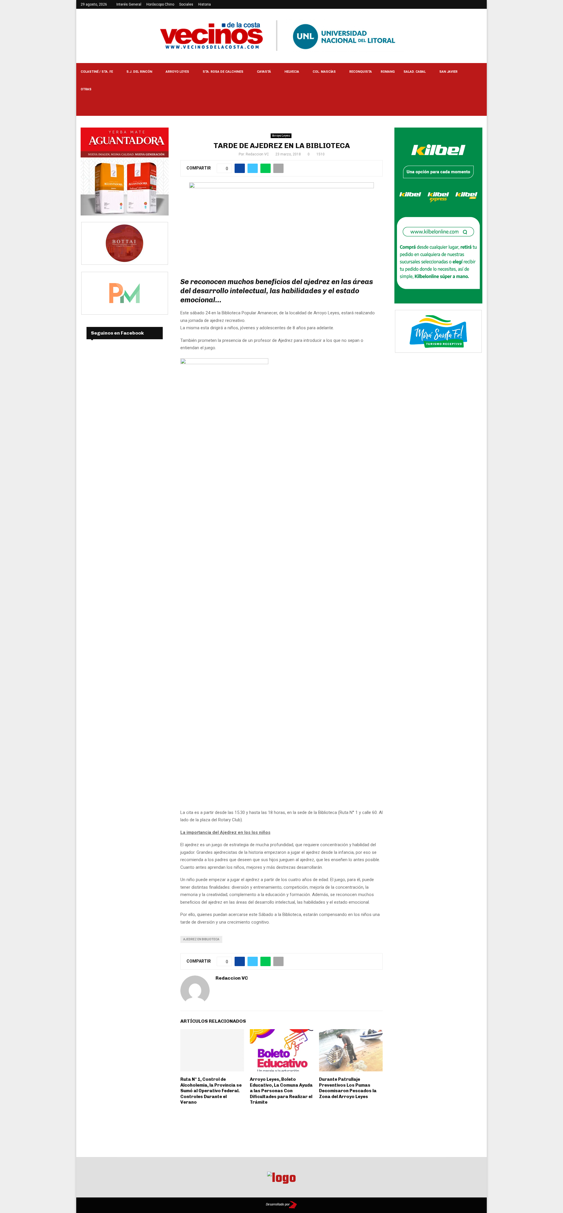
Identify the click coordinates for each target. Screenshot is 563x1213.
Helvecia (291, 72)
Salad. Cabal (414, 72)
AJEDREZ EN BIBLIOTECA (201, 939)
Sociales (186, 4)
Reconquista (360, 72)
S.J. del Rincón (139, 72)
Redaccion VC (257, 154)
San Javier (448, 72)
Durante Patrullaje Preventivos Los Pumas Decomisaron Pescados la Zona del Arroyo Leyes (348, 1088)
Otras (86, 89)
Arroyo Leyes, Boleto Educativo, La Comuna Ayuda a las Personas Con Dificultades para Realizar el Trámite (281, 1091)
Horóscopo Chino (160, 4)
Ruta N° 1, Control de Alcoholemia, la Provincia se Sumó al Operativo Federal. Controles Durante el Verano (211, 1091)
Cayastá (264, 72)
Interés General (128, 4)
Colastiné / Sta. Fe (97, 72)
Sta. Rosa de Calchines (223, 72)
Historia (204, 4)
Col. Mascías (324, 72)
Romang (388, 72)
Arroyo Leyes (177, 72)
